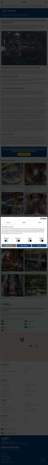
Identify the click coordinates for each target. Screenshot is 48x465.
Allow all (39, 245)
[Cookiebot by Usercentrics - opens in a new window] (41, 219)
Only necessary (8, 245)
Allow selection (24, 245)
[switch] (18, 241)
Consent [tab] (8, 222)
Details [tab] (24, 222)
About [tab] (39, 222)
